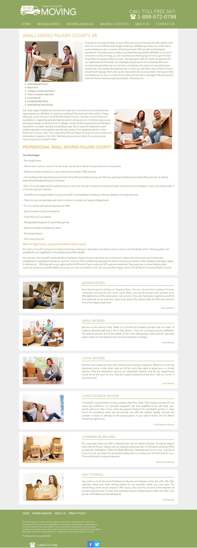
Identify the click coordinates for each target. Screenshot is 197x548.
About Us (142, 24)
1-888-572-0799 (156, 17)
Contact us (165, 24)
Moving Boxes (48, 24)
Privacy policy (77, 513)
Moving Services (80, 24)
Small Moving (168, 343)
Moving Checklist (114, 24)
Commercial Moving (165, 462)
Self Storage (168, 500)
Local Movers (168, 384)
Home (26, 24)
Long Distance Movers (164, 425)
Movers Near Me (42, 513)
